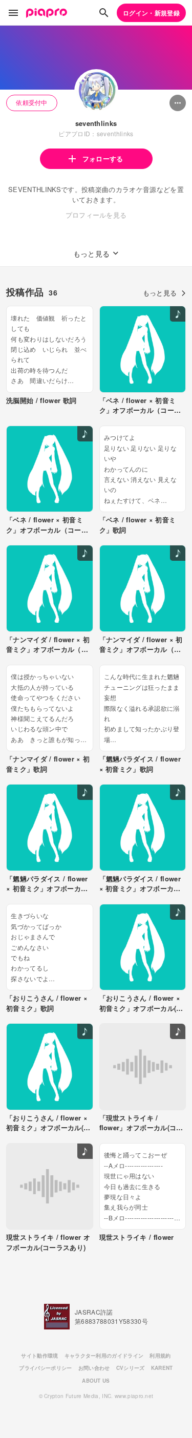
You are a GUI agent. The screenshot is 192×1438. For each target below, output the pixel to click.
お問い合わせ (94, 1367)
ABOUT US (96, 1380)
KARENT (162, 1367)
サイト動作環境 (39, 1355)
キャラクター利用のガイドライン (104, 1355)
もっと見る (160, 293)
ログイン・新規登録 (151, 12)
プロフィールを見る (96, 215)
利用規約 (160, 1355)
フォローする (102, 158)
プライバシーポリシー (45, 1367)
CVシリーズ (130, 1367)
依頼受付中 (32, 102)
